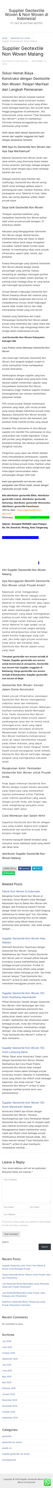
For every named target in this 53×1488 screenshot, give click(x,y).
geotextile (6, 1436)
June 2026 (7, 1347)
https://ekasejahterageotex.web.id (20, 537)
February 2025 (9, 1388)
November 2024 (9, 1406)
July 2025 (6, 1364)
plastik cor (7, 1448)
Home (4, 38)
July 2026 (6, 1341)
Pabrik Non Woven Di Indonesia (21, 891)
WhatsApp (9, 873)
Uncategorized (9, 1460)
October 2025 (8, 1353)
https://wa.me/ (22, 517)
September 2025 (10, 1359)
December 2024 (9, 1400)
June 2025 (7, 1370)
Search (5, 1242)
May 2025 (6, 1376)
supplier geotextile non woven (16, 1454)
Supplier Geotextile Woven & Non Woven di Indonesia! (26, 14)
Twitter (38, 868)
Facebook (25, 868)
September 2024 (10, 1417)
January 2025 (8, 1394)
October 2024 (8, 1412)
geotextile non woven (20, 38)
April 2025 (7, 1382)
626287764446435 (39, 517)
